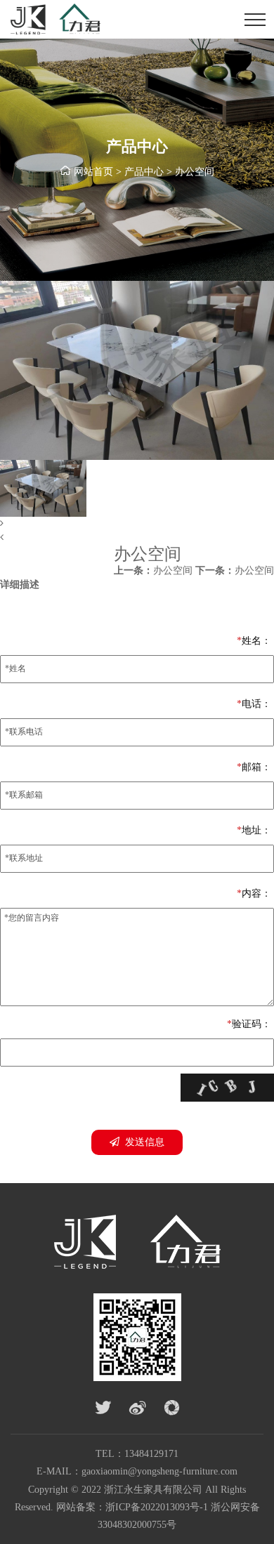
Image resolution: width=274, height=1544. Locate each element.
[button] (137, 524)
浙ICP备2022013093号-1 (156, 1507)
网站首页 (93, 171)
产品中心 (144, 171)
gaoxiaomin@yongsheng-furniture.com (159, 1471)
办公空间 (194, 171)
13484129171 (151, 1454)
